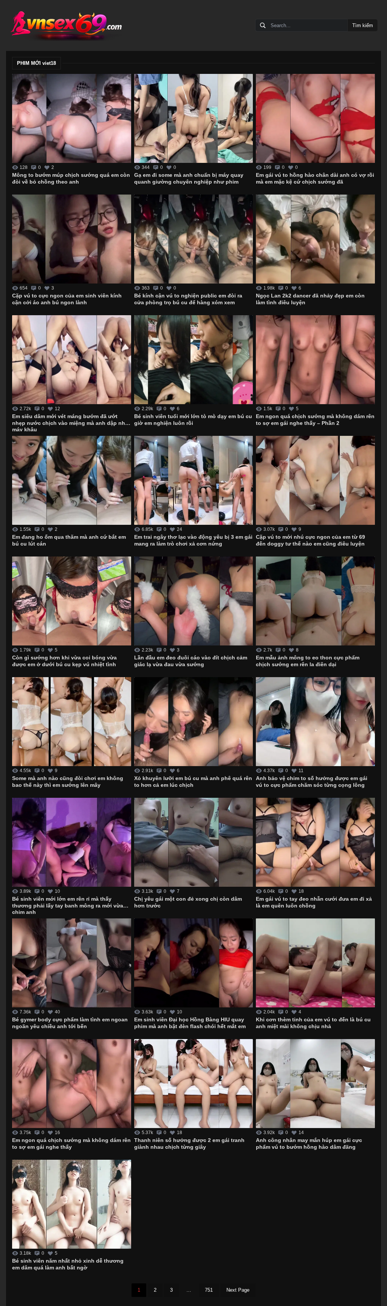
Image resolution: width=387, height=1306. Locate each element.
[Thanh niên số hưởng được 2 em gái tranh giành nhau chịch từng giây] (193, 1083)
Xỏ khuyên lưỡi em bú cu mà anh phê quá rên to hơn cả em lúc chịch (193, 781)
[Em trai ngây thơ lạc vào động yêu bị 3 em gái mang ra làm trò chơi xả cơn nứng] (193, 480)
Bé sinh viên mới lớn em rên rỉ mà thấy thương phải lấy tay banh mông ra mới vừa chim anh (67, 905)
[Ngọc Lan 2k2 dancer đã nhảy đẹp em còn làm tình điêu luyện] (315, 239)
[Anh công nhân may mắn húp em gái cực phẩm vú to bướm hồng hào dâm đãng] (315, 1083)
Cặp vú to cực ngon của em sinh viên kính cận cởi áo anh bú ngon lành (67, 299)
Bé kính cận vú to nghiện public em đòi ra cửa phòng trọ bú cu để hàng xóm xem (188, 299)
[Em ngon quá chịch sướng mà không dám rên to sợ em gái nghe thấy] (71, 1083)
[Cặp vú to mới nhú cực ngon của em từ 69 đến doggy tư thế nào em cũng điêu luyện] (315, 480)
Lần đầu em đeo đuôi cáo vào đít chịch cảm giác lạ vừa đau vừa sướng (190, 661)
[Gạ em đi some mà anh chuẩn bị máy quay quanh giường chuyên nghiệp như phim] (193, 118)
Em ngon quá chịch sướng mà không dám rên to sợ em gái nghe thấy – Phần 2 (315, 419)
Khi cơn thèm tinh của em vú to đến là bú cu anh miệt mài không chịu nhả (313, 1022)
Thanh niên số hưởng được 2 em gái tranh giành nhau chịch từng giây (189, 1143)
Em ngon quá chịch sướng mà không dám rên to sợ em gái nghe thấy (71, 1143)
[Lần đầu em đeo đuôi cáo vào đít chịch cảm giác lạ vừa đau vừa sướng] (193, 600)
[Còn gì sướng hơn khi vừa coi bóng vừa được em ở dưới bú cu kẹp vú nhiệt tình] (71, 600)
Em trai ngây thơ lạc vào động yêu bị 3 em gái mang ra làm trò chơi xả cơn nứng (193, 540)
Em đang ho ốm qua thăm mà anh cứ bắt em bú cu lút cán (69, 540)
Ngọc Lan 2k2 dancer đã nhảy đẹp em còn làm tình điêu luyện (310, 299)
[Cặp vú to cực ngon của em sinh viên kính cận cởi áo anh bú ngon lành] (71, 239)
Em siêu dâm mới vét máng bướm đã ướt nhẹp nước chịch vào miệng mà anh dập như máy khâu (70, 422)
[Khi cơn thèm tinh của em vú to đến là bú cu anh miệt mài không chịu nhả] (315, 962)
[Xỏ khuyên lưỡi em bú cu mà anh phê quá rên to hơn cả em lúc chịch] (193, 721)
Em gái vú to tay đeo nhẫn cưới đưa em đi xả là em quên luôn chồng (314, 902)
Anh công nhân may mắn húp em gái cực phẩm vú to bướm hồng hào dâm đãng (309, 1143)
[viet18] (65, 25)
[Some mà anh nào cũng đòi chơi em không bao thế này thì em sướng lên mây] (71, 721)
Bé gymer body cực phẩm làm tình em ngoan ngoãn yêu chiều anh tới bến (70, 1022)
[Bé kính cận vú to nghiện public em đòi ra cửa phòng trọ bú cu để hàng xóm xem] (193, 239)
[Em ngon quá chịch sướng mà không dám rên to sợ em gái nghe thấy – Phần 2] (315, 359)
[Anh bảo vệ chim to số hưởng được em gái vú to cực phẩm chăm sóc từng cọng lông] (315, 721)
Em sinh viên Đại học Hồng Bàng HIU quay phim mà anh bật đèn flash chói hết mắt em (190, 1022)
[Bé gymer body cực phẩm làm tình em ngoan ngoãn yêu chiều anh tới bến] (71, 962)
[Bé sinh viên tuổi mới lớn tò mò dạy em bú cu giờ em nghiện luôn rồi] (193, 359)
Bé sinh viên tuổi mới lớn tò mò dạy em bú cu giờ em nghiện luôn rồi (193, 419)
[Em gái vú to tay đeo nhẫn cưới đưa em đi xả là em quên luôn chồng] (315, 842)
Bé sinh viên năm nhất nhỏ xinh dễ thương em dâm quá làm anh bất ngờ (68, 1264)
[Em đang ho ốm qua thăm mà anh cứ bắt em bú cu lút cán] (71, 480)
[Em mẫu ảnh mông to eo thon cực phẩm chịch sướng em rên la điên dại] (315, 600)
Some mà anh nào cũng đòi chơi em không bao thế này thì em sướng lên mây (67, 781)
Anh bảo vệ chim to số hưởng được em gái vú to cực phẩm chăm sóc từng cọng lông (311, 781)
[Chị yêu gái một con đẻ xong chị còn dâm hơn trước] (193, 842)
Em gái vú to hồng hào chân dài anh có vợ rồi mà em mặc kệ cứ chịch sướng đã (315, 178)
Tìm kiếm (362, 25)
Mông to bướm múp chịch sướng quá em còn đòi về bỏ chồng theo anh (71, 178)
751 (209, 1290)
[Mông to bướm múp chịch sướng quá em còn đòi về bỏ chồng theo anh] (71, 118)
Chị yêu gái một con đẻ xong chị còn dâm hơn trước (188, 902)
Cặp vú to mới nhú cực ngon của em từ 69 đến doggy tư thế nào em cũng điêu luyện (310, 540)
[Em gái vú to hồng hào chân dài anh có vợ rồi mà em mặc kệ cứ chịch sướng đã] (315, 118)
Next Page (237, 1290)
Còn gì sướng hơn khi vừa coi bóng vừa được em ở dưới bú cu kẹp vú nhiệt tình (64, 661)
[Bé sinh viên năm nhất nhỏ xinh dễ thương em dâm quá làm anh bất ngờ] (71, 1204)
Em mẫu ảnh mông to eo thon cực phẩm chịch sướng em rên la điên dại (307, 661)
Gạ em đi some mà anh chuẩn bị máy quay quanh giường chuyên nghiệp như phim (188, 178)
